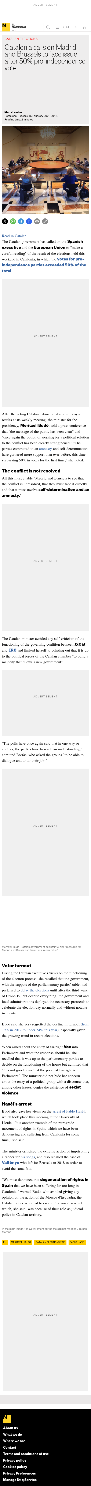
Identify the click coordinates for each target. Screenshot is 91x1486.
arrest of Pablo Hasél (68, 1111)
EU (4, 1242)
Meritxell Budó (21, 1242)
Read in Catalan (14, 235)
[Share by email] (37, 221)
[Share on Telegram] (21, 221)
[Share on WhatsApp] (13, 221)
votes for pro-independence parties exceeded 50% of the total (44, 265)
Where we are (14, 1441)
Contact (9, 1447)
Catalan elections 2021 (50, 1242)
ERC (12, 650)
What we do (12, 1434)
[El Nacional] (6, 27)
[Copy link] (45, 221)
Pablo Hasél (77, 1242)
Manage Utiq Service (20, 1480)
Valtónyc (10, 1163)
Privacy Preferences (19, 1473)
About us (10, 1428)
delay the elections (35, 990)
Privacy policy (14, 1460)
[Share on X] (5, 221)
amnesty (45, 448)
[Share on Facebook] (29, 221)
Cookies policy (15, 1467)
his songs (28, 1156)
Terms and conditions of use (26, 1454)
